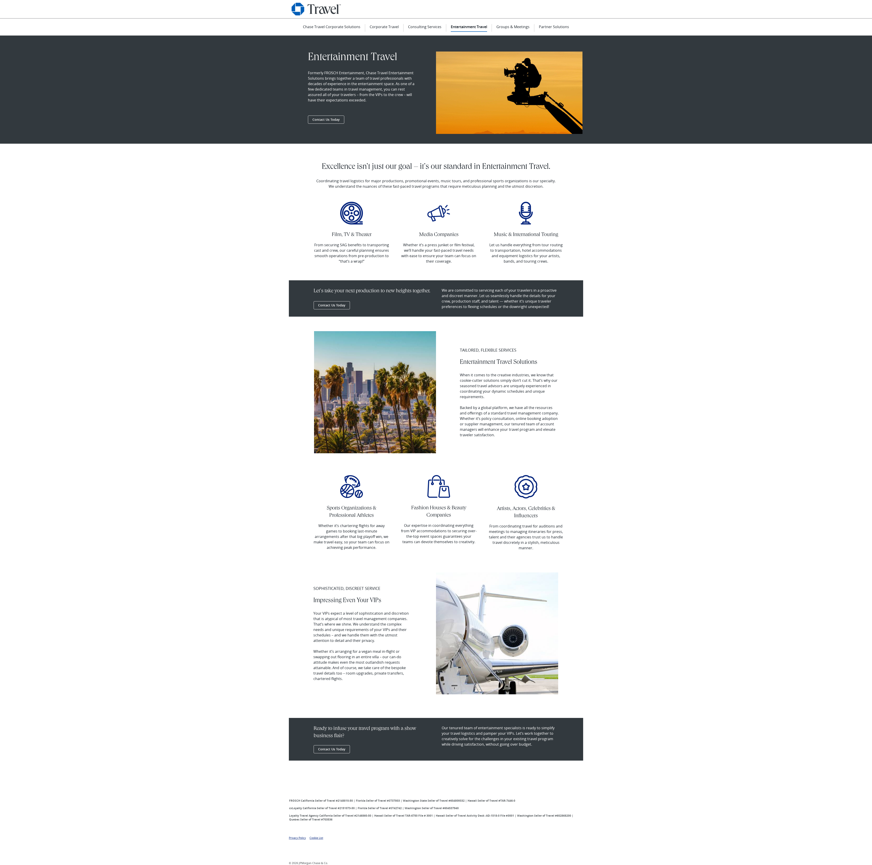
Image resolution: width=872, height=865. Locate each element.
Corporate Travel (384, 26)
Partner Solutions (554, 26)
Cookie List (316, 838)
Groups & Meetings (513, 26)
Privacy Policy (297, 838)
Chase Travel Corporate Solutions (331, 26)
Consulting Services (424, 26)
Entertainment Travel (469, 26)
